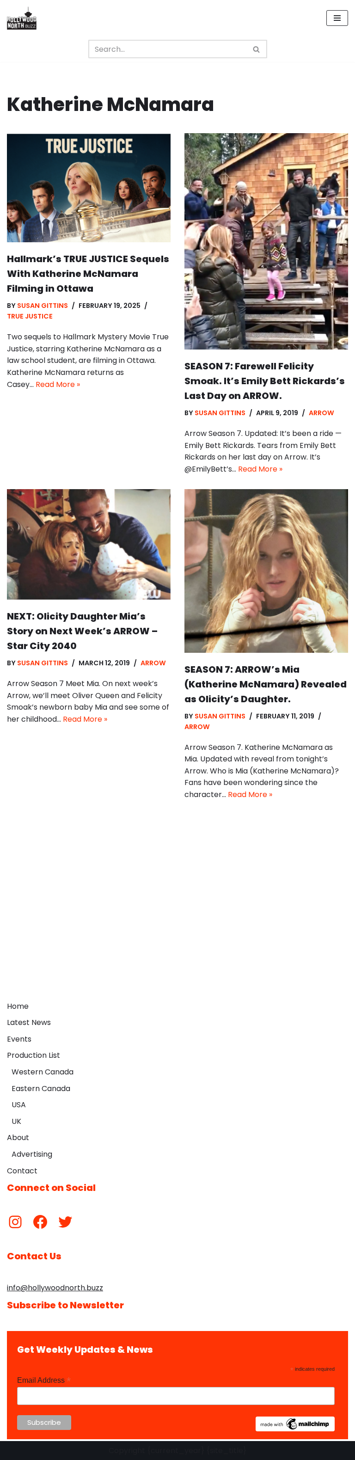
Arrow (321, 412)
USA (19, 1104)
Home (18, 1006)
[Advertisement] (177, 927)
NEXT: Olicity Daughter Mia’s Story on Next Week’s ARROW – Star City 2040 (82, 631)
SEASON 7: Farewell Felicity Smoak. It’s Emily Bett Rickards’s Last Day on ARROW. (264, 381)
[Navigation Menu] (337, 18)
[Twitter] (65, 1222)
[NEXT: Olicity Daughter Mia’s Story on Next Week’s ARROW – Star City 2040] (89, 544)
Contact (22, 1171)
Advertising (32, 1154)
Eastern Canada (41, 1088)
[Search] (256, 49)
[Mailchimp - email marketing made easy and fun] (295, 1429)
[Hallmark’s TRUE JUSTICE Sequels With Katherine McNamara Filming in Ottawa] (89, 187)
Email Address (44, 1380)
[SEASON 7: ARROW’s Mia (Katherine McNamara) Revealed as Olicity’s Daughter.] (266, 571)
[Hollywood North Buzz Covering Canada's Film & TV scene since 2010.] (22, 18)
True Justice (30, 316)
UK (16, 1121)
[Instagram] (15, 1222)
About (18, 1137)
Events (19, 1039)
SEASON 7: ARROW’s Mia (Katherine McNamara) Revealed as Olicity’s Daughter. (265, 684)
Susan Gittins (42, 305)
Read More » (58, 384)
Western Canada (42, 1072)
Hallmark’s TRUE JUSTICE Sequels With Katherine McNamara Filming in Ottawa (88, 273)
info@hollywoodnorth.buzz (55, 1287)
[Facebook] (40, 1222)
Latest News (29, 1022)
